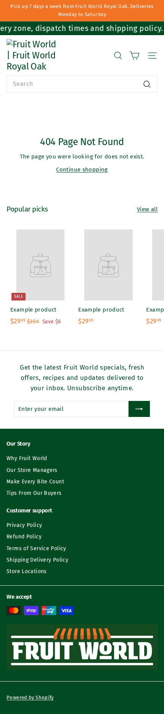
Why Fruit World (26, 458)
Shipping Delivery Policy (37, 560)
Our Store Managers (32, 470)
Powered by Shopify (30, 697)
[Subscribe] (139, 409)
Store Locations (26, 571)
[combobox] (82, 84)
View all (147, 209)
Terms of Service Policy (36, 548)
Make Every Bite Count (35, 481)
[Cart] (134, 55)
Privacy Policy (24, 525)
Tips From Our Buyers (34, 493)
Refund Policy (24, 536)
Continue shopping (82, 169)
